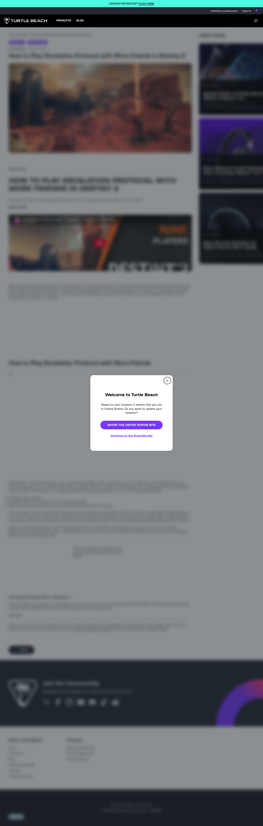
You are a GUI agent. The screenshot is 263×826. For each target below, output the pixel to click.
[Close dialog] (167, 380)
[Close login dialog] (164, 496)
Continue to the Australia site (131, 435)
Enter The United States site (131, 425)
